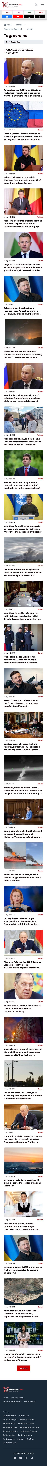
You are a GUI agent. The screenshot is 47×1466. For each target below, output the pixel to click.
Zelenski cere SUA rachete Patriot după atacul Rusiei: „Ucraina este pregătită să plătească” (21, 703)
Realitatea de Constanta (29, 1431)
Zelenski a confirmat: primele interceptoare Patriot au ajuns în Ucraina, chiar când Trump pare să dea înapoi (22, 312)
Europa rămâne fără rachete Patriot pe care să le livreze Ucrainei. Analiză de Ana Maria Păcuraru (22, 1357)
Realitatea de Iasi (9, 1439)
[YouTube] (18, 16)
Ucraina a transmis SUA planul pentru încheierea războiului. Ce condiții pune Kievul (23, 1270)
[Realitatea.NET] (12, 5)
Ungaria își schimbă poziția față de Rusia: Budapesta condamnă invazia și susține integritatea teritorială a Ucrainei (23, 269)
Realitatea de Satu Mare (25, 1439)
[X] (29, 16)
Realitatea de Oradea (10, 1427)
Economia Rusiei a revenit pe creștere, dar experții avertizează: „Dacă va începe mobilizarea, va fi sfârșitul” (23, 1139)
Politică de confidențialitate (12, 1402)
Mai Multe (23, 1368)
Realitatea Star (24, 1416)
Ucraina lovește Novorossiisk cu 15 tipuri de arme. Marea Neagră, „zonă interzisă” (22, 1183)
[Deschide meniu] (42, 5)
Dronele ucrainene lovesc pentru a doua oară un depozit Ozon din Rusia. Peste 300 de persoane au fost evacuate (23, 574)
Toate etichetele (14, 42)
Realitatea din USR (9, 1423)
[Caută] (36, 4)
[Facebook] (7, 16)
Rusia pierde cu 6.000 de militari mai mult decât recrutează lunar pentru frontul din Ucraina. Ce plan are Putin (23, 93)
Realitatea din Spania (10, 1443)
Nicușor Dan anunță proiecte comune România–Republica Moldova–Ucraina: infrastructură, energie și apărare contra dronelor (23, 225)
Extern (40, 86)
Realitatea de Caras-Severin (29, 1427)
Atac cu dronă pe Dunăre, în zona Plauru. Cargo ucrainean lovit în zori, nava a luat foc (23, 877)
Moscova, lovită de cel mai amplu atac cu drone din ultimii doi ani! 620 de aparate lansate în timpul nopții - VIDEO (23, 792)
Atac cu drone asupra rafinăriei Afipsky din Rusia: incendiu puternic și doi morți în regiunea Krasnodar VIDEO (23, 356)
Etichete (19, 25)
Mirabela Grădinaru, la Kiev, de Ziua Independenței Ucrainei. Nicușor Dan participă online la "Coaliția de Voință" (22, 443)
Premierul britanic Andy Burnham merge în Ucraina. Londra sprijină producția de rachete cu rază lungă (22, 485)
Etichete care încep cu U (13, 29)
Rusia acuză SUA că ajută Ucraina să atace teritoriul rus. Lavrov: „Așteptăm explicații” (22, 1008)
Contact (5, 1398)
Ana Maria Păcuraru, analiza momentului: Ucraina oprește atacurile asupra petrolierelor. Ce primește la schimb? (21, 1228)
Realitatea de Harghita (10, 1431)
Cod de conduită (30, 1402)
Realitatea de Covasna (26, 1423)
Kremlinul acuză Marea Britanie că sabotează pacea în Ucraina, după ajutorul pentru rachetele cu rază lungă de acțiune (22, 399)
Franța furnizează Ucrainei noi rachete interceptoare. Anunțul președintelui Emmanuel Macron (20, 659)
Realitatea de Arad (9, 1435)
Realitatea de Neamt (27, 1420)
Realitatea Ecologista (10, 1420)
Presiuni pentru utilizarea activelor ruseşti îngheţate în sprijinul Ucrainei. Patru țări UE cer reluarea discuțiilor (23, 136)
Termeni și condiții (17, 1398)
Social (40, 871)
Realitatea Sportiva (9, 1416)
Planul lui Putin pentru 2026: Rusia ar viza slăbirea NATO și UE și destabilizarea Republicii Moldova (22, 965)
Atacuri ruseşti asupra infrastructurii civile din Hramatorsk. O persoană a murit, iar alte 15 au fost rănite (23, 1052)
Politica (40, 217)
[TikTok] (40, 16)
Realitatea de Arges (25, 1435)
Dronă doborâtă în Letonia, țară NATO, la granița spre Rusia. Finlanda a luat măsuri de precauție (23, 1095)
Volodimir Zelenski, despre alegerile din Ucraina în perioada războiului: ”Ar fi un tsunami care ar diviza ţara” (23, 529)
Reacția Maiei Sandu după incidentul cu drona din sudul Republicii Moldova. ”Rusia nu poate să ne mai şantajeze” (23, 835)
